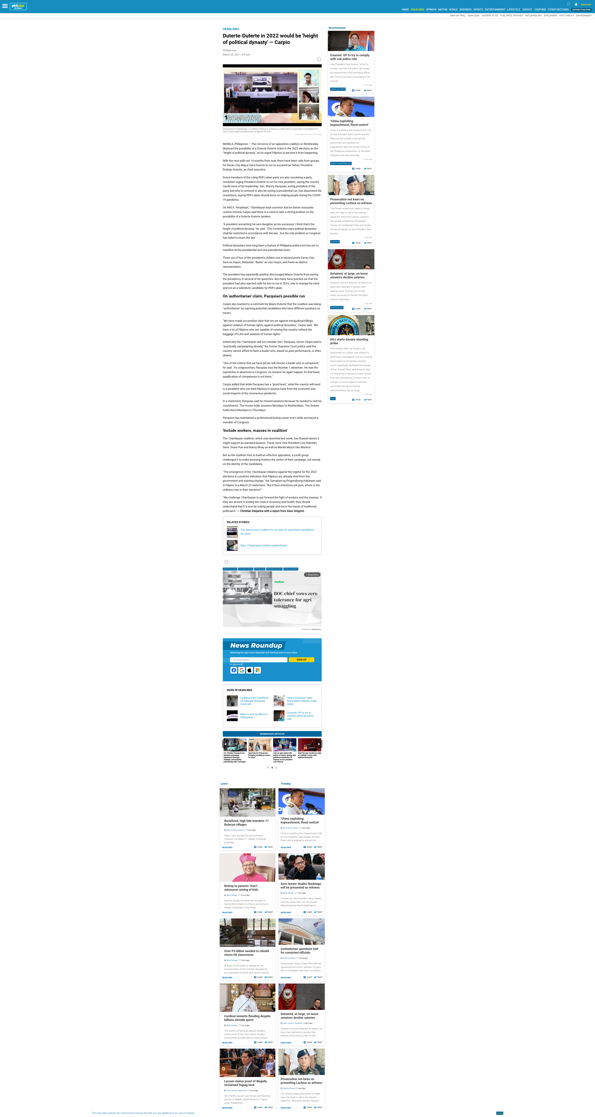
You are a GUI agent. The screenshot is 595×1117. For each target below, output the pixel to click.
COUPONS (540, 9)
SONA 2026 (473, 15)
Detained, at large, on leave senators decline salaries (299, 1016)
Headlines (231, 29)
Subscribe (586, 4)
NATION (442, 9)
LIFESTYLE (513, 9)
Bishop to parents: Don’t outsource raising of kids (241, 887)
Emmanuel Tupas (290, 828)
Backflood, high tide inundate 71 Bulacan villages (246, 822)
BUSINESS (466, 9)
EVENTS (527, 9)
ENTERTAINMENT (495, 9)
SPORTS (478, 9)
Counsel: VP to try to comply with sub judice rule (349, 57)
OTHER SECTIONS (558, 9)
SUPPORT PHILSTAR (581, 10)
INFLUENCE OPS (533, 15)
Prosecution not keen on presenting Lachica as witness (301, 1081)
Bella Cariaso (288, 893)
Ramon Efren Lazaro (235, 830)
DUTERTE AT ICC (490, 15)
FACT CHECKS (567, 15)
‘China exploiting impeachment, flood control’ (300, 820)
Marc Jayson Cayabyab (292, 1023)
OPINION (431, 9)
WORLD (453, 9)
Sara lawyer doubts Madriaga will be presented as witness (301, 885)
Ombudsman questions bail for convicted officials (299, 950)
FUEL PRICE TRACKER (512, 15)
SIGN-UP (301, 659)
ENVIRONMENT (584, 15)
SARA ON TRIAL (457, 15)
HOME (405, 9)
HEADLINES (417, 9)
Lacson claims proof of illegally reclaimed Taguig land (245, 1083)
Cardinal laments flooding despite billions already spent (247, 1018)
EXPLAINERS (550, 15)
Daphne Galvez (289, 958)
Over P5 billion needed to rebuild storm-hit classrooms (246, 953)
